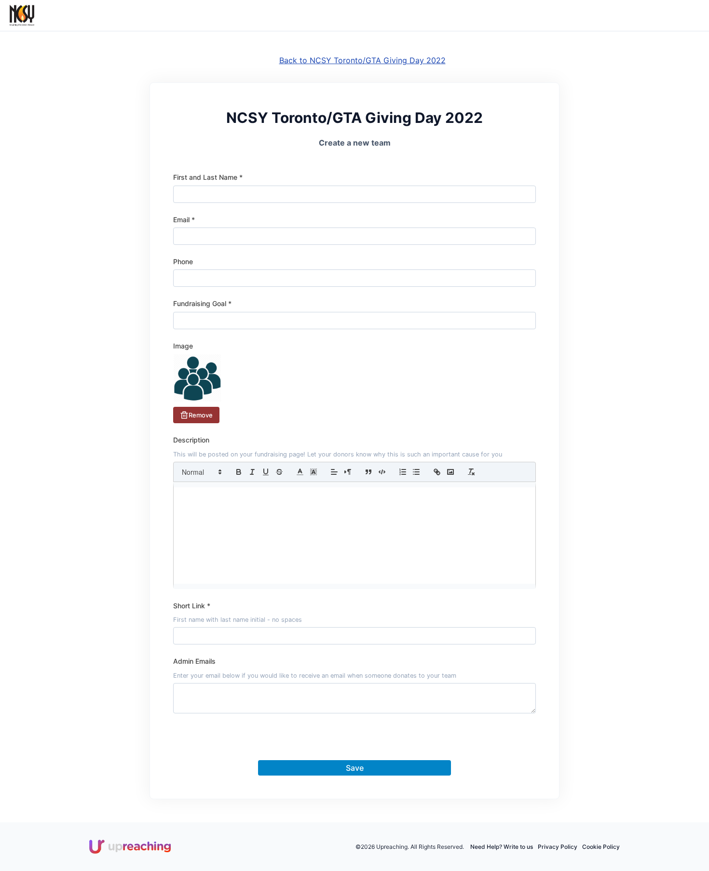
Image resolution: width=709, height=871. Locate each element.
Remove (201, 415)
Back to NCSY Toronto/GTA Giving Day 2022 (362, 60)
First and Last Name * (208, 177)
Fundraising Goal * (202, 303)
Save (355, 768)
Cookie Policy (601, 846)
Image (183, 346)
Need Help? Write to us (501, 846)
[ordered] (402, 472)
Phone (183, 261)
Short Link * (191, 606)
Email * (184, 219)
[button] (201, 472)
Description (191, 440)
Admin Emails (194, 661)
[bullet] (416, 472)
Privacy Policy (557, 846)
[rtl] (347, 472)
